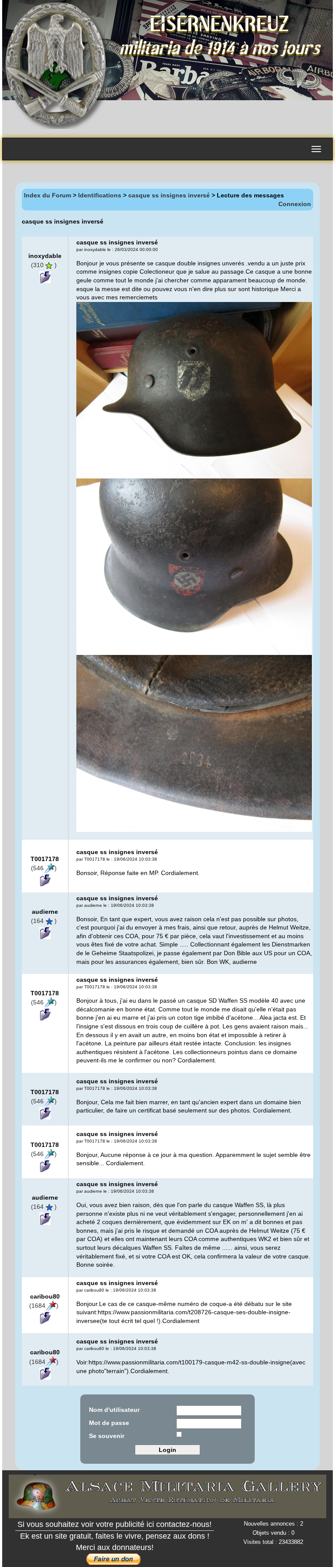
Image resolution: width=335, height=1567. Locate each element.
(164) (44, 920)
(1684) (43, 1305)
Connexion (294, 203)
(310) (44, 264)
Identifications (99, 195)
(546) (44, 868)
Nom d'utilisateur (114, 1409)
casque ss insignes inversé (169, 195)
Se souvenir (106, 1435)
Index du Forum (47, 195)
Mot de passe (109, 1422)
